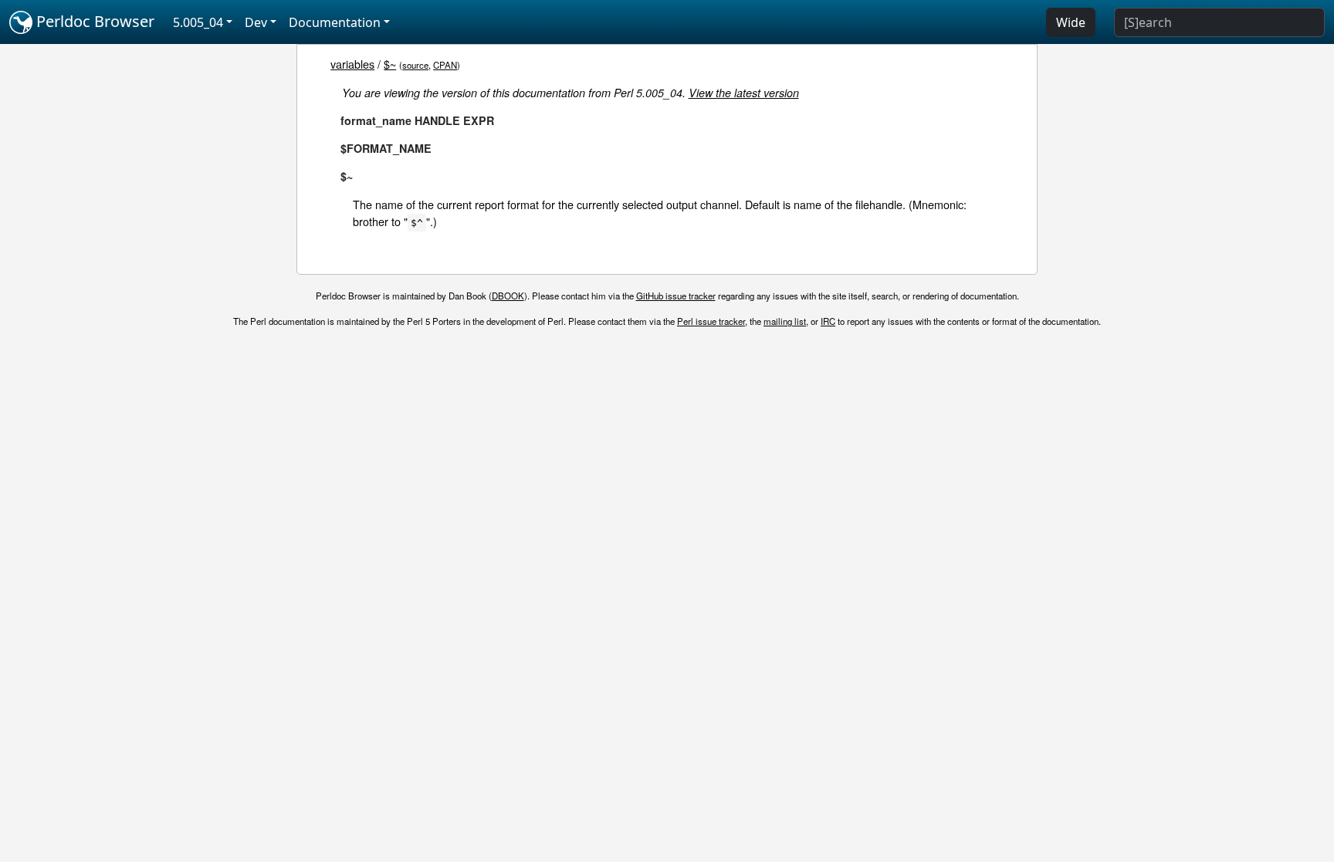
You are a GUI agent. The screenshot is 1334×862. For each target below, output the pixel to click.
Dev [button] (256, 22)
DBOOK (508, 295)
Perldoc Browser (93, 21)
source (415, 65)
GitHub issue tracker (676, 295)
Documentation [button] (335, 22)
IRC (828, 321)
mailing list (784, 321)
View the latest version (744, 92)
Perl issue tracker (711, 321)
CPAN (445, 65)
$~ (390, 64)
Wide (1070, 22)
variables (352, 64)
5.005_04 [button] (198, 22)
